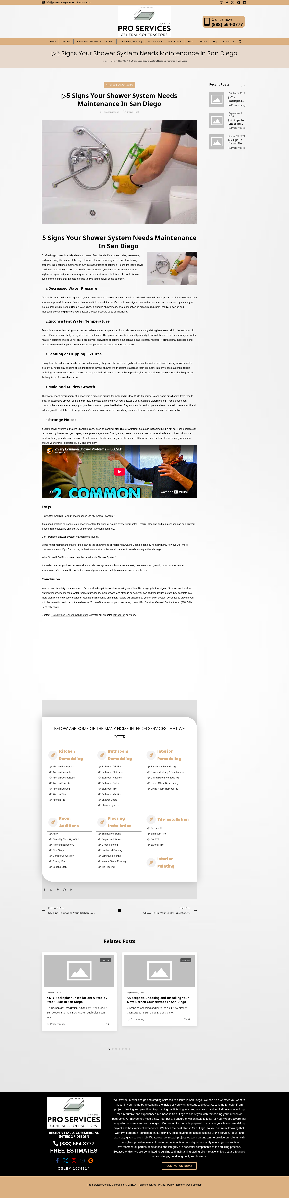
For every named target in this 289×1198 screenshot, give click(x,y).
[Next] (244, 85)
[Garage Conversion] (70, 856)
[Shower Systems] (119, 805)
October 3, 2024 (236, 93)
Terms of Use (183, 1184)
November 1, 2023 (114, 85)
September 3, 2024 (235, 114)
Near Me (122, 61)
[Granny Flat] (70, 862)
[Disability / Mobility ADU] (70, 839)
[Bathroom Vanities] (119, 794)
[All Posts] (119, 910)
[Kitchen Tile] (70, 800)
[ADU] (70, 834)
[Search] (240, 41)
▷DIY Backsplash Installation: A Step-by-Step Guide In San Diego (77, 1000)
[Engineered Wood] (119, 839)
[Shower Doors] (119, 800)
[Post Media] (216, 99)
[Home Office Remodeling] (168, 783)
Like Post (133, 111)
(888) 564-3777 (227, 24)
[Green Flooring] (119, 845)
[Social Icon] (44, 889)
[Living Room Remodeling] (168, 789)
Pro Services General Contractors (69, 614)
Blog (113, 61)
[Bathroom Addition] (119, 767)
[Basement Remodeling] (168, 767)
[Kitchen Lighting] (70, 789)
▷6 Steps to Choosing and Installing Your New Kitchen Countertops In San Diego (158, 1000)
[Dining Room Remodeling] (168, 778)
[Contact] (208, 21)
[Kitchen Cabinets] (70, 772)
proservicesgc (238, 105)
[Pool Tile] (168, 839)
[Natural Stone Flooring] (119, 862)
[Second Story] (70, 867)
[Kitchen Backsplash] (70, 767)
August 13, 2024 (236, 136)
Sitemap (197, 1184)
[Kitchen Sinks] (70, 794)
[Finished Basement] (70, 845)
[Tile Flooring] (119, 867)
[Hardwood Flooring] (119, 850)
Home (104, 61)
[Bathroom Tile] (119, 789)
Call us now (222, 19)
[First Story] (70, 850)
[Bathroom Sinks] (119, 783)
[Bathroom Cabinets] (119, 772)
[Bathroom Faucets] (119, 778)
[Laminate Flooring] (119, 856)
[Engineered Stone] (119, 834)
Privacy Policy (166, 1184)
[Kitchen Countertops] (70, 778)
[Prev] (241, 85)
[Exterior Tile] (168, 845)
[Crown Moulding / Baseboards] (168, 772)
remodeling (119, 614)
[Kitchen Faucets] (70, 783)
